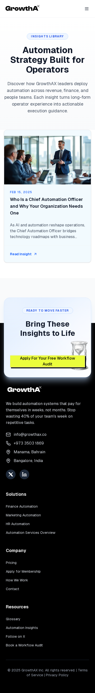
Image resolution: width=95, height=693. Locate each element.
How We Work (17, 580)
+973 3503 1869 (29, 443)
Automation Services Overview (30, 533)
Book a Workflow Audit (24, 645)
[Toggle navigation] (86, 8)
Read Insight (20, 254)
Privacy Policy (57, 675)
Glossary (13, 619)
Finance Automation (22, 506)
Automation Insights (22, 628)
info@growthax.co (30, 434)
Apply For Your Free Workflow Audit (47, 361)
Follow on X (15, 636)
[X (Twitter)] (11, 474)
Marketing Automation (23, 515)
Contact (12, 589)
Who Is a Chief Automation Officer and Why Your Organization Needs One (46, 206)
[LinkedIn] (24, 474)
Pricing (11, 563)
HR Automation (18, 524)
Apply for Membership (23, 571)
